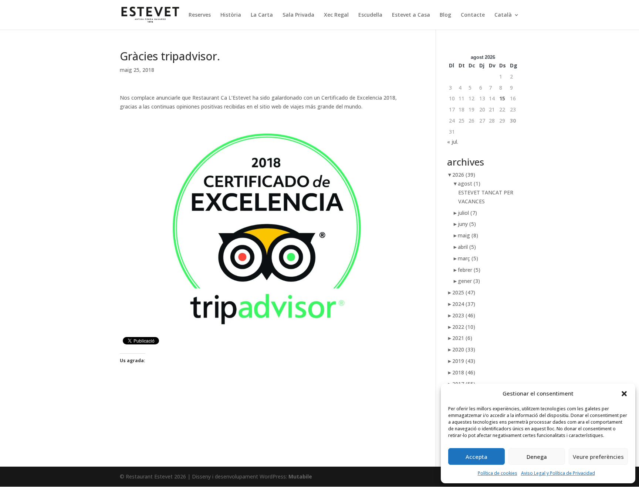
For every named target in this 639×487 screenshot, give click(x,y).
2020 (463, 349)
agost (469, 183)
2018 (463, 372)
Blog (445, 15)
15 (502, 98)
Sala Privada (298, 15)
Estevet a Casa (411, 15)
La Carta (262, 15)
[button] (624, 393)
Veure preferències (598, 456)
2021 (462, 337)
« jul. (452, 141)
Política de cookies (497, 473)
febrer (469, 269)
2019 (463, 360)
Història (230, 15)
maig (468, 235)
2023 (463, 315)
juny (467, 223)
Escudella (370, 15)
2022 (463, 326)
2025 (463, 292)
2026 (463, 174)
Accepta (476, 456)
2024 (463, 303)
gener (469, 280)
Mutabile (300, 476)
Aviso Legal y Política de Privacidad (558, 473)
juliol (467, 212)
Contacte (473, 15)
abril (467, 246)
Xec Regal (336, 15)
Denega (537, 456)
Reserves (200, 15)
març (468, 258)
